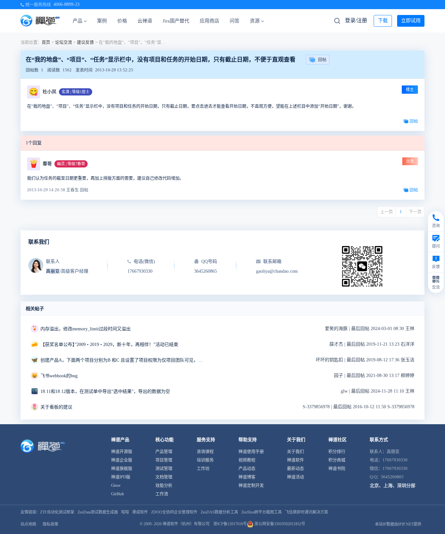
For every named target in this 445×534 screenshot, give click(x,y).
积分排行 (336, 451)
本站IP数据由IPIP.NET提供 (398, 524)
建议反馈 (85, 42)
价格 (122, 20)
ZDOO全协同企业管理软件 (174, 512)
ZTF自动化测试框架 (57, 512)
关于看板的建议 (56, 407)
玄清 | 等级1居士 (76, 92)
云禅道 (144, 20)
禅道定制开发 (251, 485)
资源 (255, 20)
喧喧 (125, 512)
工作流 (161, 493)
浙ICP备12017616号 (230, 524)
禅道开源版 (121, 451)
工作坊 (203, 468)
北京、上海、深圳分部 (392, 485)
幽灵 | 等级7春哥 (71, 164)
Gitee (116, 485)
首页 (46, 42)
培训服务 (205, 459)
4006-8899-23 (66, 4)
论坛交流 (63, 42)
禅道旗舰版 (121, 468)
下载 (383, 20)
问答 (234, 20)
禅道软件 (295, 459)
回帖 (322, 59)
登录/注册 (356, 20)
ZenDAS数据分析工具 (219, 512)
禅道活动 (295, 476)
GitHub (117, 493)
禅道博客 (246, 476)
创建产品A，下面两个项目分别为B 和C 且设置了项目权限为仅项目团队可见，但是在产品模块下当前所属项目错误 (121, 360)
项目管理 (163, 459)
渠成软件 (140, 512)
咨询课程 (205, 451)
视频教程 (246, 459)
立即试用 (411, 20)
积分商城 (336, 459)
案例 (102, 20)
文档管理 (163, 476)
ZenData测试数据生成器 (98, 512)
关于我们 (295, 451)
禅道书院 (336, 468)
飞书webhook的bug (59, 375)
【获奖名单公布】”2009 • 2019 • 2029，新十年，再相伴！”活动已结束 (109, 344)
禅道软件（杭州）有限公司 (186, 524)
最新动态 (295, 468)
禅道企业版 (121, 459)
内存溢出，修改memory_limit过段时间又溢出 (85, 328)
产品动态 (246, 468)
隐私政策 (50, 524)
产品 (77, 20)
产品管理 (163, 451)
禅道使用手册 (251, 451)
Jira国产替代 (176, 20)
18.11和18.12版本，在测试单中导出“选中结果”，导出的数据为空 (105, 391)
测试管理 (163, 468)
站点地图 (28, 524)
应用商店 (209, 20)
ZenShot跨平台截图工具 (261, 512)
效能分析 (163, 485)
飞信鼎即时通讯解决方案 (306, 512)
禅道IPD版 (120, 476)
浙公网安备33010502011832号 (279, 524)
